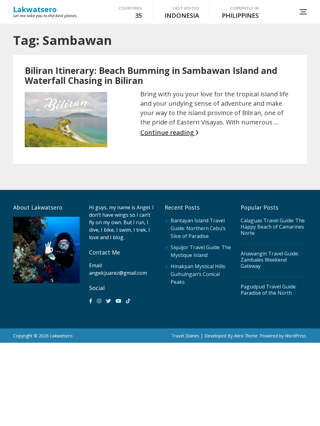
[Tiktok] (128, 301)
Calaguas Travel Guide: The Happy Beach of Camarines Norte (273, 226)
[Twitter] (108, 301)
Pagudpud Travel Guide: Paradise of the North (269, 289)
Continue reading (167, 132)
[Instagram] (99, 301)
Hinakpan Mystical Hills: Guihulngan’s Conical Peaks (198, 274)
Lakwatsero (35, 9)
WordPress (295, 336)
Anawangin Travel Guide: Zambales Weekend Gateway (270, 259)
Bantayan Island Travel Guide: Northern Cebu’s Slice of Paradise (198, 228)
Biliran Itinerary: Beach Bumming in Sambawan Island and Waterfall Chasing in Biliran (151, 75)
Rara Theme (246, 336)
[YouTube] (118, 301)
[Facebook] (90, 301)
